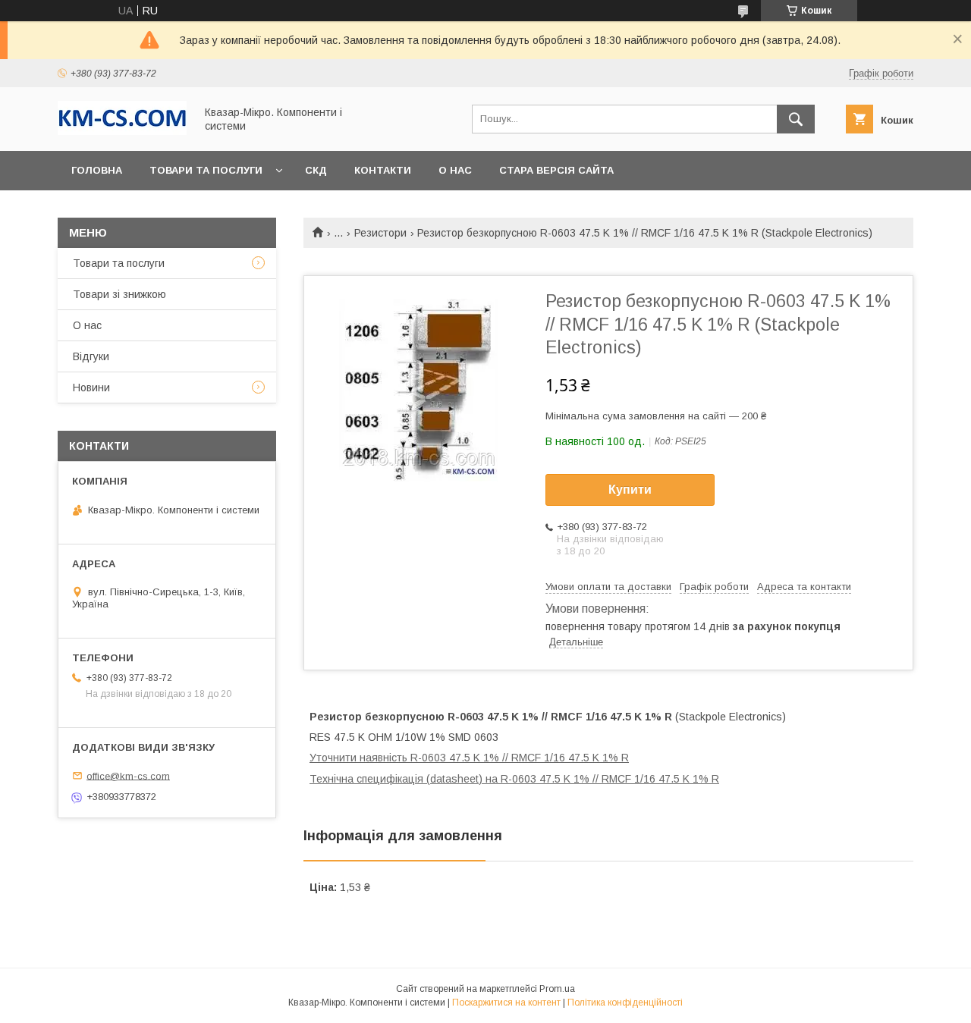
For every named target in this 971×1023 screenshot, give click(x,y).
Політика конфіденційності (625, 1002)
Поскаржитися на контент (506, 1002)
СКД (316, 170)
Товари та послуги (205, 170)
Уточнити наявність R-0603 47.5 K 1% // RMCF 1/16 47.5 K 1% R (469, 758)
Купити (630, 489)
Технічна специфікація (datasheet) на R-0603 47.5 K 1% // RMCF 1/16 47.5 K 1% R (514, 779)
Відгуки (91, 356)
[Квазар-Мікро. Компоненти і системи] (122, 131)
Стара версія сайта (556, 170)
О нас (455, 170)
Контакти (382, 170)
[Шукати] (796, 119)
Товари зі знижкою (119, 294)
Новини (91, 387)
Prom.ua (557, 989)
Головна (96, 170)
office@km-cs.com (128, 775)
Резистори (380, 233)
